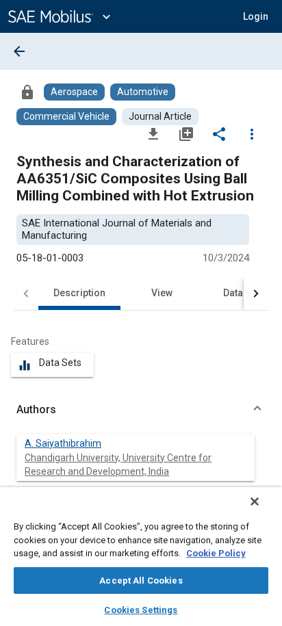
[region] (141, 556)
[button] (141, 410)
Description (79, 292)
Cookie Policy (216, 553)
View (161, 292)
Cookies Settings (140, 610)
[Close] (255, 501)
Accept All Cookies (140, 580)
